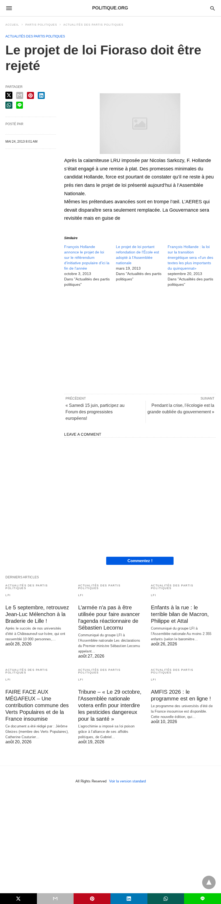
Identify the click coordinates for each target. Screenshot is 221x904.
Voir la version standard (127, 781)
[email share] (19, 95)
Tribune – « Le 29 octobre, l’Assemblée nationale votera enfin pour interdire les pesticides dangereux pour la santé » (109, 705)
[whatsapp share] (8, 105)
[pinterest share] (30, 95)
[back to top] (209, 882)
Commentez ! (140, 560)
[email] (55, 898)
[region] (140, 340)
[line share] (19, 105)
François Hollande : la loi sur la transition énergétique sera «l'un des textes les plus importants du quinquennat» (190, 257)
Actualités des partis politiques (93, 24)
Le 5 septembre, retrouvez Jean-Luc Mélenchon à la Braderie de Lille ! (37, 614)
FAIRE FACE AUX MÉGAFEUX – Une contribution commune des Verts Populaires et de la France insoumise (37, 705)
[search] (212, 8)
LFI (8, 595)
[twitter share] (8, 95)
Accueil (12, 24)
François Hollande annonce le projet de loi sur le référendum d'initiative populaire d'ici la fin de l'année (86, 257)
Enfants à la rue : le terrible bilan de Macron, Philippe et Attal (180, 614)
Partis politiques (41, 24)
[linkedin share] (41, 95)
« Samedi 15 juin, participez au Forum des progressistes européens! (95, 412)
